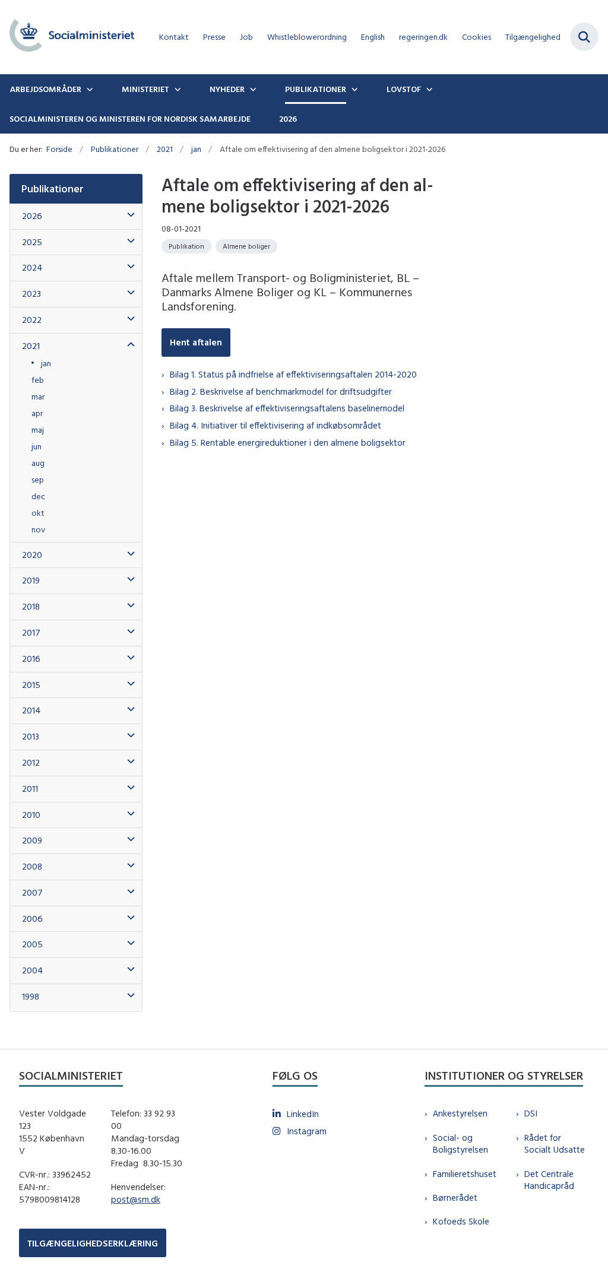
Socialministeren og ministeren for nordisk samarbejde (130, 118)
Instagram (307, 1131)
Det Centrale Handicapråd (549, 1180)
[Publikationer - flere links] (353, 89)
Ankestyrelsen (460, 1113)
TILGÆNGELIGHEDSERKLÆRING (92, 1243)
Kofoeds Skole (461, 1221)
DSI (530, 1113)
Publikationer (315, 89)
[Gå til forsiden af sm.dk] (67, 37)
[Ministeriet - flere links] (176, 89)
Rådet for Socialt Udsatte (554, 1144)
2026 (288, 118)
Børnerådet (455, 1197)
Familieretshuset (464, 1173)
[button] (128, 215)
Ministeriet (145, 89)
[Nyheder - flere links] (251, 89)
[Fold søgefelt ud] (584, 37)
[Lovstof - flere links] (428, 89)
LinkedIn (303, 1113)
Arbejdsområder (45, 89)
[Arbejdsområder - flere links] (88, 89)
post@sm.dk (135, 1199)
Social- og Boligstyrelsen (460, 1144)
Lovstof (404, 89)
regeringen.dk (423, 37)
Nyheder (227, 89)
